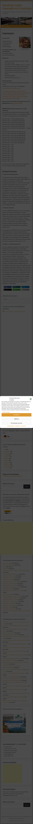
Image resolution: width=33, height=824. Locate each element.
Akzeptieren (16, 414)
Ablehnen (16, 419)
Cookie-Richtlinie (10, 426)
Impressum (23, 426)
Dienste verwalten (6, 412)
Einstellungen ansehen (16, 423)
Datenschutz (17, 426)
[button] (30, 399)
